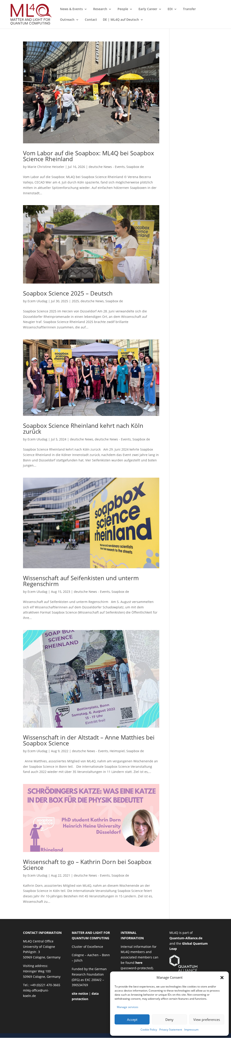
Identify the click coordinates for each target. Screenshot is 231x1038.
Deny (169, 1019)
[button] (222, 977)
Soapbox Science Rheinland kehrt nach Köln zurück (83, 428)
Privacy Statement (170, 1029)
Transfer (189, 9)
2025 (75, 301)
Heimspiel (117, 751)
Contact (91, 20)
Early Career (148, 9)
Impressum (191, 1029)
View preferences (206, 1019)
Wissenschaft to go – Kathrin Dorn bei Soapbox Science (87, 865)
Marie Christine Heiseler (46, 167)
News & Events (71, 9)
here (138, 962)
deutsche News (92, 301)
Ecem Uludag (37, 301)
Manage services (127, 1007)
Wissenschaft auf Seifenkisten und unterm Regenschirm (81, 581)
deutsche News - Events (107, 167)
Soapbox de (135, 167)
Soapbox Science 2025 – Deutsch (68, 293)
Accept (132, 1019)
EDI (170, 9)
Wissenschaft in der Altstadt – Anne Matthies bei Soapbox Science (89, 740)
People (123, 9)
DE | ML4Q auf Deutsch (121, 20)
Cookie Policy (149, 1029)
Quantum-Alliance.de (185, 938)
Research (100, 9)
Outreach (67, 20)
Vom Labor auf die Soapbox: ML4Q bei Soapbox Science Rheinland (88, 156)
